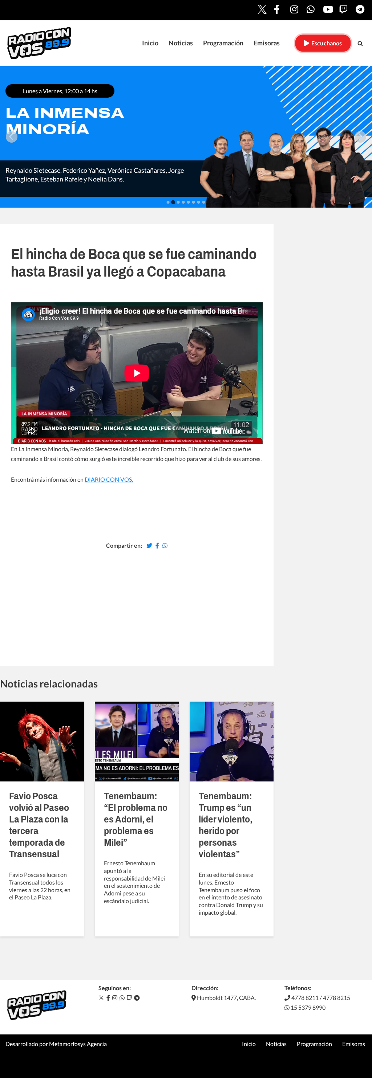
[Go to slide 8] (203, 202)
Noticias (181, 43)
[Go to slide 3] (178, 202)
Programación (223, 43)
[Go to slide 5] (188, 202)
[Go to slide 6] (193, 202)
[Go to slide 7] (198, 202)
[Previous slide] (11, 137)
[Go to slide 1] (168, 202)
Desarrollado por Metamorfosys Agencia (56, 1043)
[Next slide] (360, 137)
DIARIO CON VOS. (109, 479)
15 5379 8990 (308, 1007)
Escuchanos (326, 43)
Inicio (150, 43)
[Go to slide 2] (173, 202)
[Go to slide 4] (183, 202)
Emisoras (267, 43)
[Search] (360, 43)
